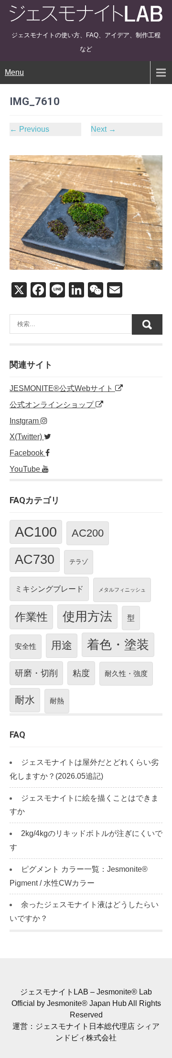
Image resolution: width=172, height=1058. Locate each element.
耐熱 (57, 701)
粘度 (81, 673)
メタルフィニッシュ (122, 589)
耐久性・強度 (126, 673)
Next (103, 129)
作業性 (31, 617)
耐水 (25, 699)
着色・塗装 (118, 644)
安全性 (25, 646)
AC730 (34, 559)
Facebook (27, 453)
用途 (61, 645)
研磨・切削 (36, 673)
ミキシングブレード (49, 588)
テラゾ (78, 561)
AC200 (88, 533)
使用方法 (87, 616)
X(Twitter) (27, 437)
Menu (14, 72)
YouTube (26, 469)
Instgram (25, 421)
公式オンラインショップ (53, 405)
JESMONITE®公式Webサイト (62, 388)
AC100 (36, 532)
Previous (29, 129)
